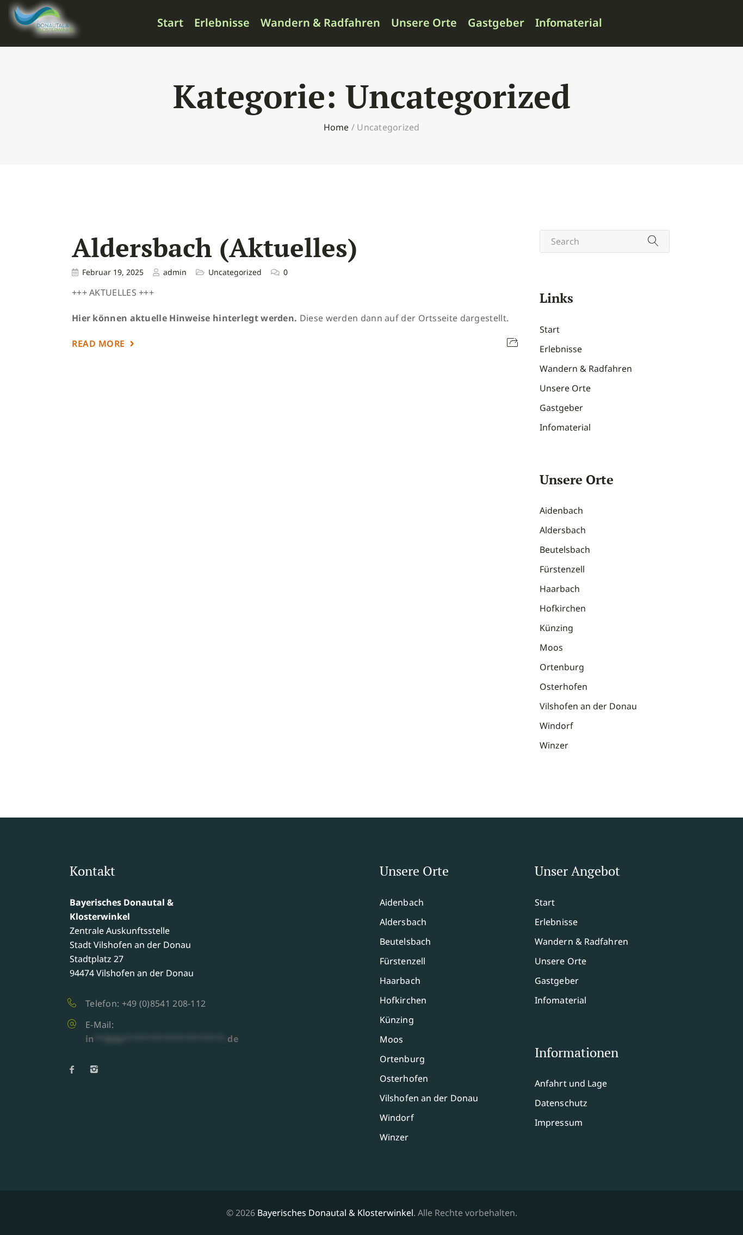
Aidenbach (561, 510)
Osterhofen (563, 687)
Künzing (556, 628)
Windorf (556, 726)
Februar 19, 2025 (113, 272)
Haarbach (560, 589)
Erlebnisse (222, 23)
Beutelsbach (565, 550)
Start (170, 23)
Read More (98, 344)
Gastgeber (496, 23)
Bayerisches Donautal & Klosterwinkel (335, 1213)
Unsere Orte (424, 23)
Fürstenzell (562, 569)
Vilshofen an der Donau (588, 706)
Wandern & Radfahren (320, 23)
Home (336, 127)
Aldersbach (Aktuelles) (214, 247)
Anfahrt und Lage (571, 1083)
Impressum (559, 1122)
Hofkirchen (563, 608)
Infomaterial (568, 23)
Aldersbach (563, 530)
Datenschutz (561, 1103)
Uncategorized (235, 272)
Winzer (554, 745)
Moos (551, 647)
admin (175, 272)
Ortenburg (562, 667)
